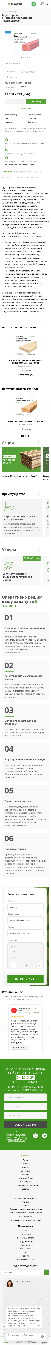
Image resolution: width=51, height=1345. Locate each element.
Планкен (25, 1202)
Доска (25, 1160)
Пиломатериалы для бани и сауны (25, 1209)
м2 (15, 952)
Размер (10, 927)
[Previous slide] (5, 1028)
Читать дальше (20, 1047)
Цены (25, 1230)
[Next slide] (45, 1028)
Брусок (25, 1167)
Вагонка (25, 1174)
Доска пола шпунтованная (25, 1185)
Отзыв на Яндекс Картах (28, 1012)
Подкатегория (13, 914)
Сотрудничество (25, 1241)
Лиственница (25, 1216)
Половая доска (26, 1181)
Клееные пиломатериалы (25, 1198)
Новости (25, 1255)
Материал (11, 901)
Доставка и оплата (25, 1237)
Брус (25, 1163)
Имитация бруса (25, 1178)
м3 (15, 946)
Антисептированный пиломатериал (25, 1212)
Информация (25, 1226)
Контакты (25, 1245)
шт (15, 957)
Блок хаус (25, 1170)
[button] (40, 442)
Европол (25, 1188)
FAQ (25, 1252)
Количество (12, 940)
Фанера (25, 1205)
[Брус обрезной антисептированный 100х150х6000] (25, 43)
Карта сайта (25, 1248)
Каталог (25, 1155)
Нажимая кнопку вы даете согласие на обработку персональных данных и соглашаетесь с (16, 1137)
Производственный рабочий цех (25, 1220)
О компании (25, 1234)
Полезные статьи (25, 1259)
